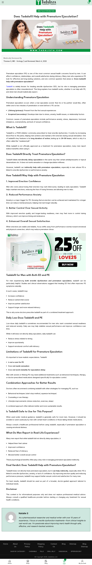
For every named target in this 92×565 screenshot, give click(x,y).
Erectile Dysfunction (46, 11)
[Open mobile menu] (3, 2)
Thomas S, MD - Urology (13, 61)
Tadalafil (9, 86)
